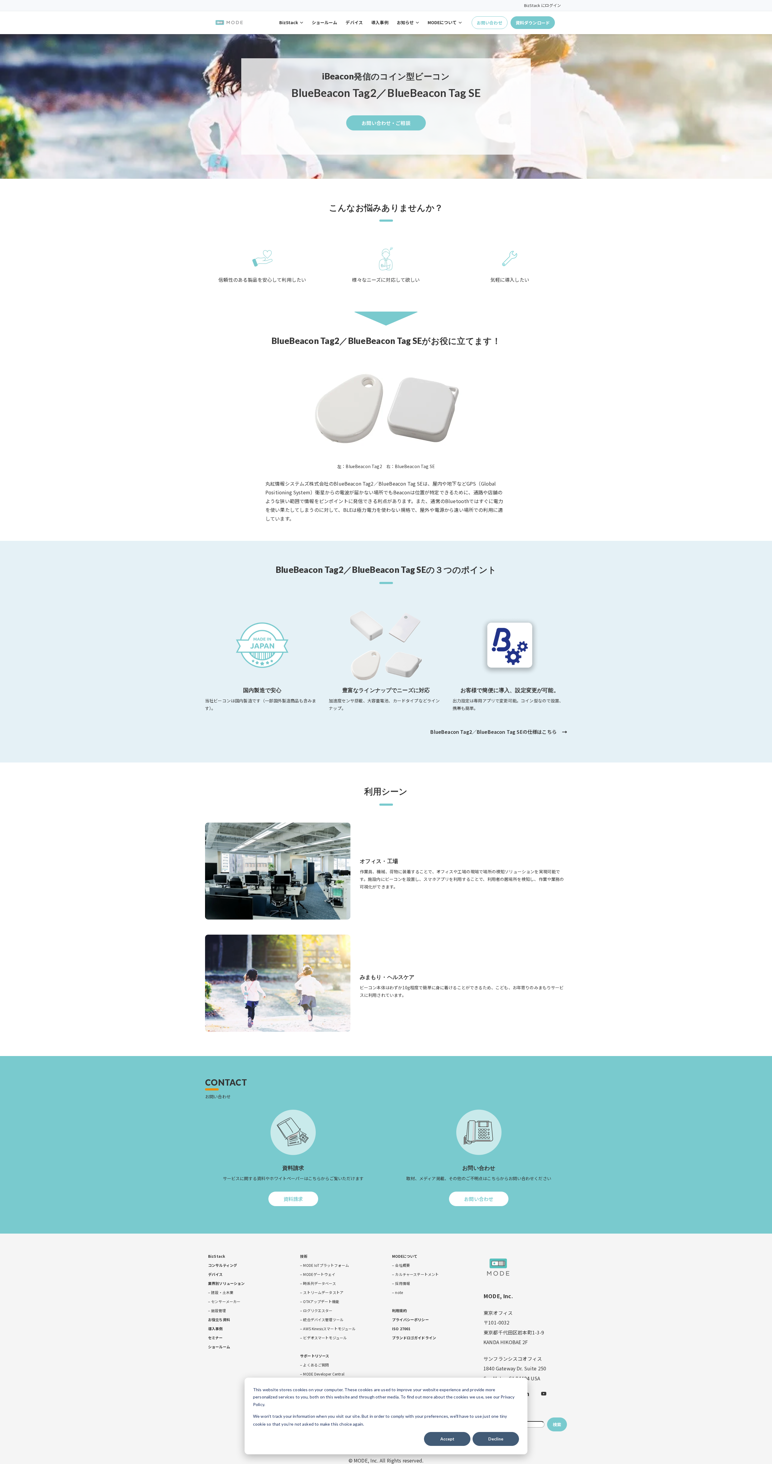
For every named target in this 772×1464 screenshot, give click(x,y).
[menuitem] (216, 1256)
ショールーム (324, 22)
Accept (447, 1438)
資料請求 (294, 1200)
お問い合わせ (489, 23)
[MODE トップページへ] (229, 22)
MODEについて (442, 22)
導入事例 (379, 22)
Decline (495, 1438)
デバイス (354, 22)
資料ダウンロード (533, 23)
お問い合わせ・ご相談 (386, 124)
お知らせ (405, 22)
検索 (557, 1424)
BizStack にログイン (542, 5)
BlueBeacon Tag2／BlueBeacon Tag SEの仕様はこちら (493, 731)
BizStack (288, 22)
